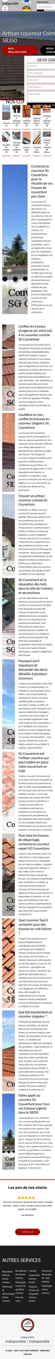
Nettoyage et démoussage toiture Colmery (7, 1293)
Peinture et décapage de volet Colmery (47, 1276)
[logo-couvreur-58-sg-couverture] (27, 1325)
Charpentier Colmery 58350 (34, 1279)
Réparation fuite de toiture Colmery (7, 1277)
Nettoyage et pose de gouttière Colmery (20, 1287)
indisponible (16, 1341)
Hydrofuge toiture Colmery (47, 1289)
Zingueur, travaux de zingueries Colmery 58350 (34, 1293)
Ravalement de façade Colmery (21, 1274)
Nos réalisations (17, 50)
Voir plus (28, 1232)
